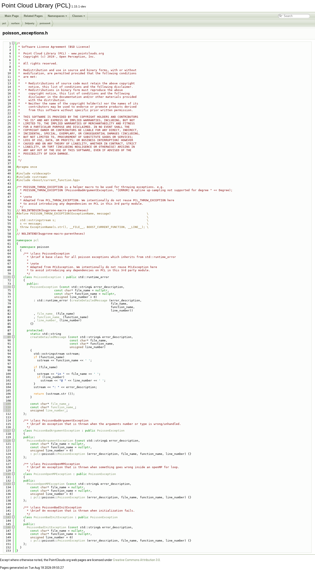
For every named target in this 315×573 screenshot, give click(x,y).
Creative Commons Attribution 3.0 (136, 560)
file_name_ (45, 313)
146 (6, 527)
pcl (4, 23)
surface (15, 23)
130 (6, 474)
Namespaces (56, 16)
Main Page (12, 16)
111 (6, 410)
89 (6, 337)
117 (6, 430)
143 (6, 517)
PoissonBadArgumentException (57, 430)
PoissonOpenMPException (52, 474)
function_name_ (49, 317)
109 (6, 403)
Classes (77, 16)
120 (6, 440)
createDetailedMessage (89, 300)
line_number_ (47, 320)
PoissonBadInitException (53, 517)
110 (6, 407)
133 (6, 483)
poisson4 (45, 23)
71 (6, 277)
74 (6, 287)
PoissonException (47, 277)
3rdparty (29, 23)
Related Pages (33, 16)
